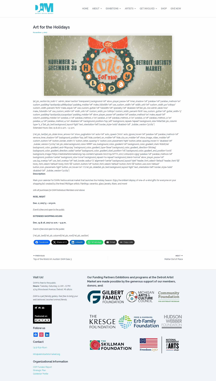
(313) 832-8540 (40, 347)
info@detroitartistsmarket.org (46, 354)
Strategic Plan (39, 370)
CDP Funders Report (42, 367)
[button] (100, 9)
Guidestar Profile (40, 373)
